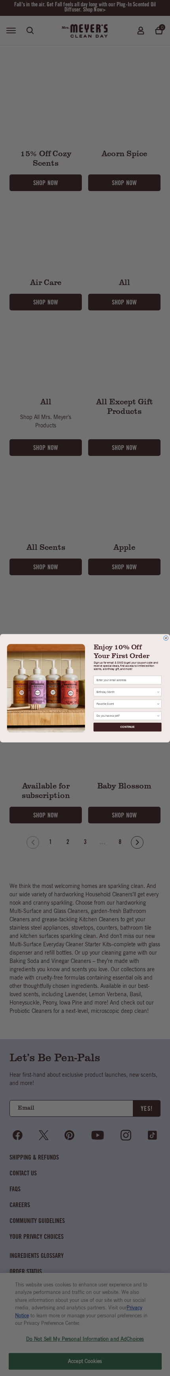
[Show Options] (158, 692)
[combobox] (126, 692)
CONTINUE (127, 726)
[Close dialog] (166, 637)
